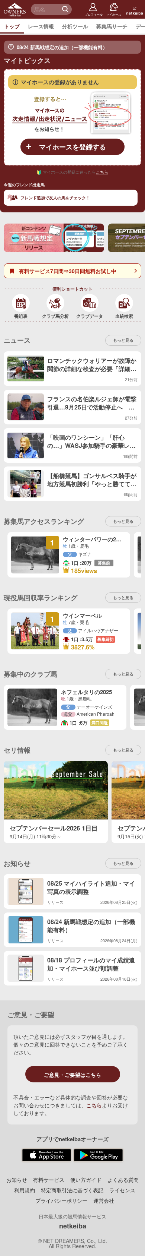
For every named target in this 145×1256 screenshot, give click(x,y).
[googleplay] (98, 1155)
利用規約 (24, 1190)
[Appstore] (46, 1155)
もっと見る (123, 674)
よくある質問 (123, 1179)
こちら (102, 172)
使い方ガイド (86, 1179)
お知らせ (16, 1179)
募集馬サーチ (112, 26)
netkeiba (72, 1225)
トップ (12, 26)
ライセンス (122, 1190)
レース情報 (41, 26)
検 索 (66, 9)
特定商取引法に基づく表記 (72, 1190)
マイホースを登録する (72, 147)
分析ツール (75, 26)
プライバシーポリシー (61, 1200)
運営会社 (103, 1200)
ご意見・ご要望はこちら (72, 1074)
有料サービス (48, 1179)
